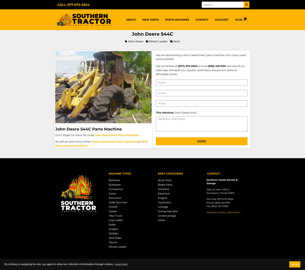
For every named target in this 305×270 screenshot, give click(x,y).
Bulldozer (115, 184)
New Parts (150, 19)
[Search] (246, 5)
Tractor (113, 242)
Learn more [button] (121, 264)
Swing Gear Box (168, 211)
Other (161, 220)
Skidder (114, 233)
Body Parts (165, 180)
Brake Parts (165, 184)
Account (221, 19)
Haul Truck (115, 215)
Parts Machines (177, 19)
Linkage (163, 206)
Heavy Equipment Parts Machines (114, 141)
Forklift (113, 206)
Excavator (115, 198)
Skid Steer (115, 237)
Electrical (163, 193)
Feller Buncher (118, 202)
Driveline (163, 189)
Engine (162, 198)
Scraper (113, 229)
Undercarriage (167, 215)
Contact (201, 19)
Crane (112, 193)
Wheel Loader (117, 246)
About (131, 19)
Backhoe (114, 180)
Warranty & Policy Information (223, 212)
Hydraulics (164, 202)
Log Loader (116, 220)
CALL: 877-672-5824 (73, 5)
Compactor (116, 189)
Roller (112, 224)
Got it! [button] (294, 264)
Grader (113, 211)
